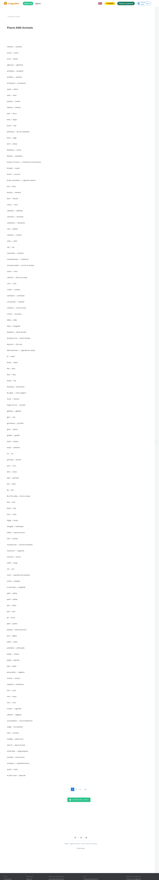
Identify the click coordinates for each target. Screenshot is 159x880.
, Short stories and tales (88, 844)
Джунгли (29, 879)
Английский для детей (91, 879)
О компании (7, 879)
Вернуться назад (14, 16)
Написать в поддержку (134, 879)
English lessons (74, 844)
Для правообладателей (56, 879)
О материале (81, 848)
